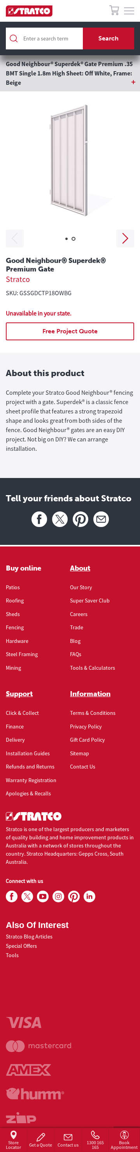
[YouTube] (43, 897)
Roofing (15, 600)
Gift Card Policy (87, 739)
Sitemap (79, 753)
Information (90, 694)
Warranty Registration (31, 780)
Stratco (18, 279)
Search (108, 38)
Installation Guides (28, 753)
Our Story (81, 587)
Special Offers (21, 945)
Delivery (15, 739)
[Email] (101, 519)
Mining (13, 667)
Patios (13, 587)
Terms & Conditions (93, 712)
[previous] (15, 238)
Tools (12, 955)
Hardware (17, 640)
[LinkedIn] (89, 897)
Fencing (15, 627)
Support (19, 694)
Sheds (13, 614)
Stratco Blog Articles (29, 936)
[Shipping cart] (114, 11)
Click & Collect (22, 712)
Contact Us (82, 766)
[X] (60, 519)
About (80, 568)
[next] (125, 238)
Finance (15, 726)
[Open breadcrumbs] (70, 82)
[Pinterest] (80, 519)
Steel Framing (22, 654)
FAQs (75, 654)
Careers (79, 614)
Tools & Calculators (92, 667)
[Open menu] (129, 11)
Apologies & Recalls (28, 793)
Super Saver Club (90, 600)
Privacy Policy (86, 726)
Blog (75, 640)
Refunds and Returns (30, 766)
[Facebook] (39, 519)
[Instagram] (58, 897)
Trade (76, 627)
